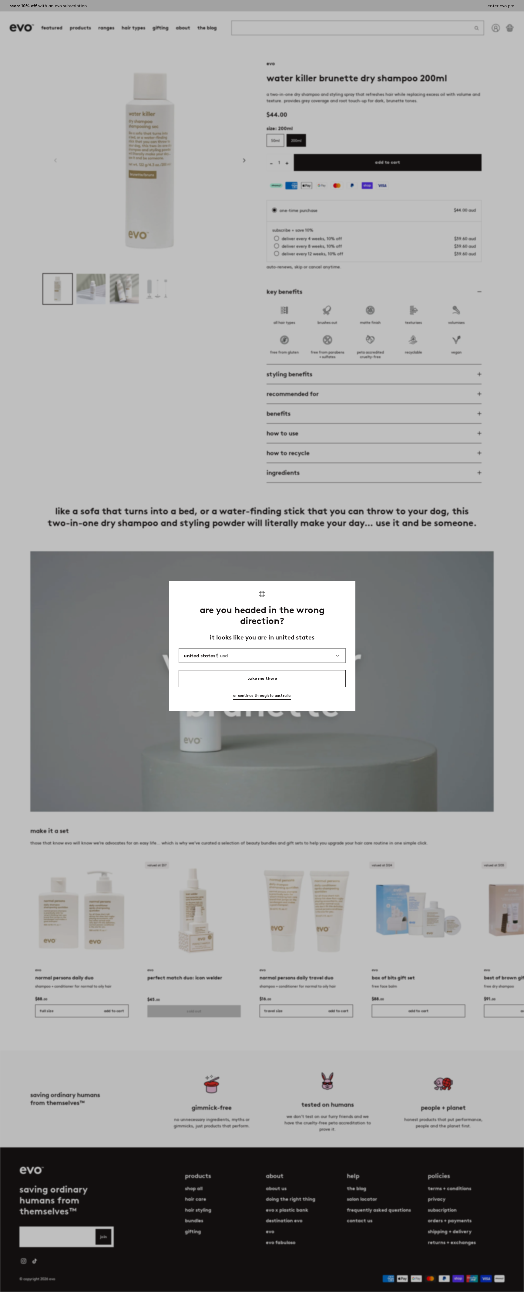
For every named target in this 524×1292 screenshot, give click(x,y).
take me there (262, 678)
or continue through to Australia (262, 695)
